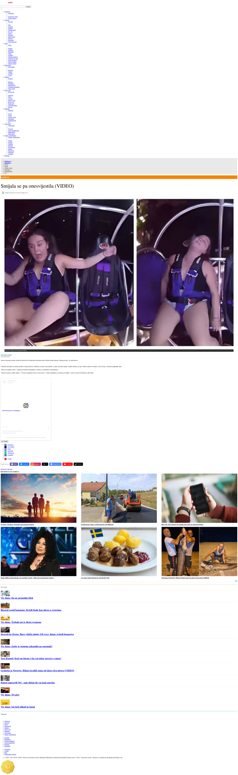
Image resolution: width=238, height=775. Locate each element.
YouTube (68, 464)
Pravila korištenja (9, 741)
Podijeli (5, 441)
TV (5, 173)
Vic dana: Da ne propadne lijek (17, 598)
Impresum (7, 746)
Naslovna (7, 11)
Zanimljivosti (8, 171)
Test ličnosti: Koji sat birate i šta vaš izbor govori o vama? (31, 658)
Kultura (6, 77)
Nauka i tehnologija (10, 135)
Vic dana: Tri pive (10, 694)
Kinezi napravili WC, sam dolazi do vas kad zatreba (28, 682)
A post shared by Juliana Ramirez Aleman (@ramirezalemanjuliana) (26, 437)
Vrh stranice (6, 718)
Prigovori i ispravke (6, 469)
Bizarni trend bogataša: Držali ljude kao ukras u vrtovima (31, 610)
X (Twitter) (10, 447)
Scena (6, 166)
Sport (6, 43)
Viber (9, 449)
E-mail (9, 459)
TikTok (79, 464)
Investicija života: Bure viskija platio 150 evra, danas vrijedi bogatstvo (37, 634)
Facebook (10, 445)
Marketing (7, 739)
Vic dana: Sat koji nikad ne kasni (18, 706)
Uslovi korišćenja (9, 743)
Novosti (6, 20)
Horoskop (7, 169)
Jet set (6, 164)
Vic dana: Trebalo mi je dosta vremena (21, 622)
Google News (56, 464)
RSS (5, 753)
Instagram (36, 464)
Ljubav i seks (8, 168)
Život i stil (7, 90)
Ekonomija (7, 65)
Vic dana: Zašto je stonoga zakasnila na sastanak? (26, 646)
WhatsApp (10, 453)
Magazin (7, 109)
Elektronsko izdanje (10, 754)
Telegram (10, 451)
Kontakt (6, 738)
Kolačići (6, 744)
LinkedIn (10, 455)
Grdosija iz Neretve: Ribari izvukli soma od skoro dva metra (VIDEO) (37, 670)
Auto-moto (7, 124)
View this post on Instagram (11, 410)
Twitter (6, 751)
